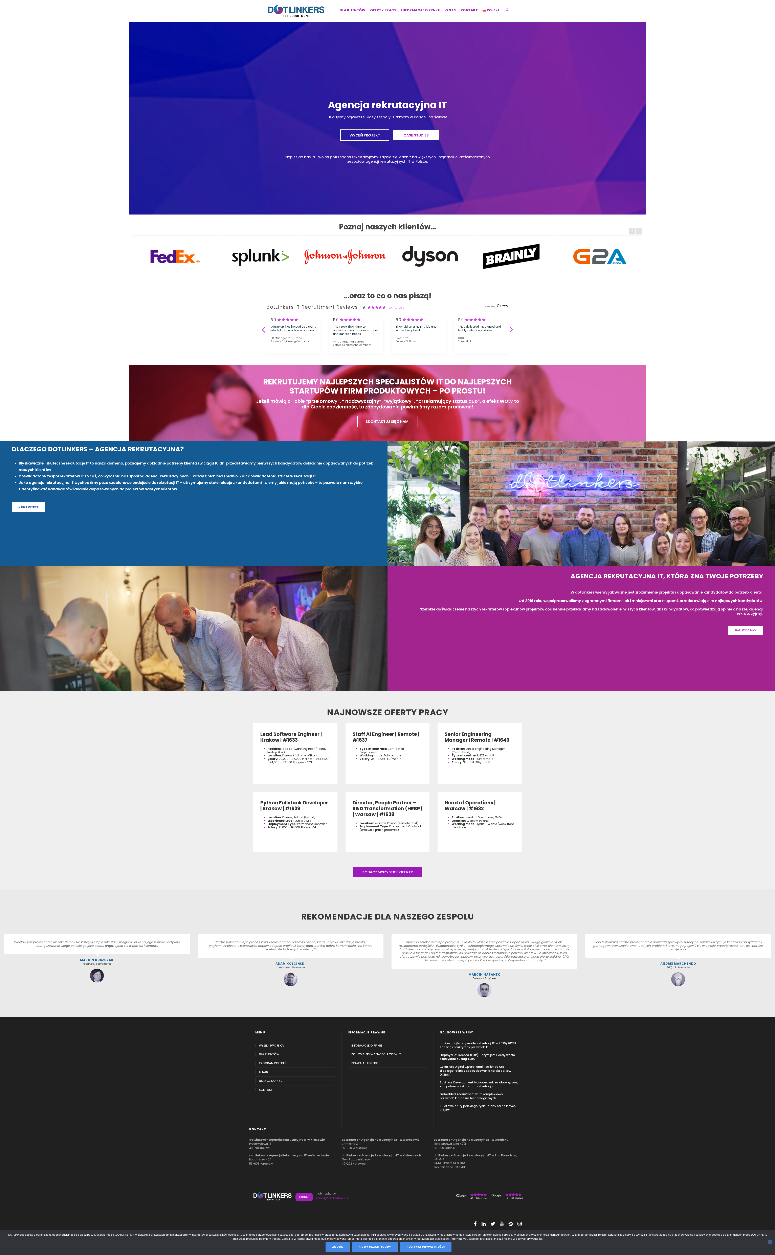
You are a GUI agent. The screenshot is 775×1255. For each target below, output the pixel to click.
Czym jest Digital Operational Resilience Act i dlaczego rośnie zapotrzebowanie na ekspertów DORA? (475, 1070)
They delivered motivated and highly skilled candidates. (479, 328)
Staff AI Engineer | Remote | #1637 (386, 737)
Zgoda (337, 1247)
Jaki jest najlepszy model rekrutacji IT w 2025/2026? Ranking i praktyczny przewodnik (478, 1045)
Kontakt (304, 1197)
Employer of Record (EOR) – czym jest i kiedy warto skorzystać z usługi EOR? (477, 1057)
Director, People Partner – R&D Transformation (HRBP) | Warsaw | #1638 (387, 808)
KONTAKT (469, 10)
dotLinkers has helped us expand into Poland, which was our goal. (293, 328)
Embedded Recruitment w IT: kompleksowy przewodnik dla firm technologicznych (471, 1096)
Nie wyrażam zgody (374, 1247)
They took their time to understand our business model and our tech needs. (355, 330)
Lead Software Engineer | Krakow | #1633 (291, 737)
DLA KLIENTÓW (352, 10)
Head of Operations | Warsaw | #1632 (470, 805)
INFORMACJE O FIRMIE (366, 1045)
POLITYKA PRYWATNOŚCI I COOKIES (376, 1054)
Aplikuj (271, 776)
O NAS (450, 10)
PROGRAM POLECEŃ (273, 1063)
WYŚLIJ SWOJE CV (271, 1045)
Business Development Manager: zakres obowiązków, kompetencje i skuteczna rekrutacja (479, 1084)
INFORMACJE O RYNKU (420, 10)
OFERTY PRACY (383, 10)
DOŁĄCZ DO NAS (270, 1081)
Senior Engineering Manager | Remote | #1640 (477, 737)
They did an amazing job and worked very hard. (416, 328)
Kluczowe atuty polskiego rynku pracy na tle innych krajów (478, 1108)
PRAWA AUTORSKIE (364, 1063)
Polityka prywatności (425, 1247)
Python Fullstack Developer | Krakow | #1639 (294, 805)
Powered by (490, 306)
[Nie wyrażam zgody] (770, 1242)
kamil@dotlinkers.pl (332, 1198)
